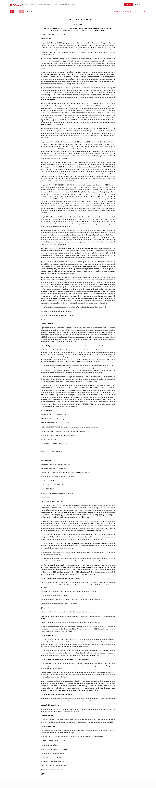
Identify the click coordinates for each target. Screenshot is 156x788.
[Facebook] (137, 11)
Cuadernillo (29, 11)
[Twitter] (133, 11)
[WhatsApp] (140, 11)
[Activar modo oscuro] (144, 4)
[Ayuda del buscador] (23, 4)
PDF (17, 11)
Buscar (129, 4)
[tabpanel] (78, 397)
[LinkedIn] (144, 11)
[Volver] (12, 11)
